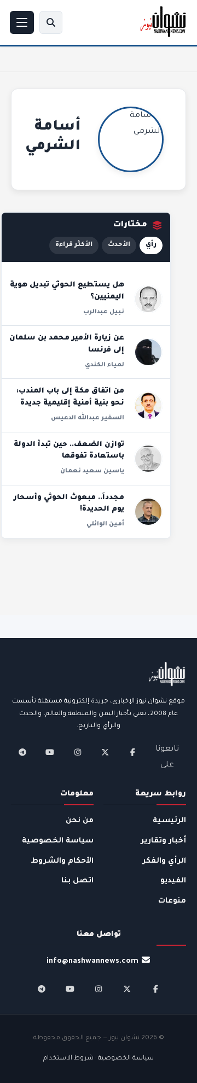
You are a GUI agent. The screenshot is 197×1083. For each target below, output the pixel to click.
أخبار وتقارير (163, 841)
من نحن (80, 821)
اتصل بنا (77, 881)
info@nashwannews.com (92, 961)
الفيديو (173, 881)
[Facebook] (132, 752)
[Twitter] (105, 752)
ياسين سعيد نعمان (92, 471)
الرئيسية (169, 821)
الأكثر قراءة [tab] (73, 245)
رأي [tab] (151, 245)
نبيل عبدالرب (103, 312)
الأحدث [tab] (119, 245)
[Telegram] (22, 752)
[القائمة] (22, 22)
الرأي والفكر (164, 861)
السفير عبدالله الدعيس (87, 418)
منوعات (172, 901)
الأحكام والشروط (62, 861)
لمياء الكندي (104, 365)
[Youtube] (50, 752)
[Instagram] (78, 752)
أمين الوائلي (105, 524)
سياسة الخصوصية (58, 841)
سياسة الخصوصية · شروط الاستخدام (98, 1058)
